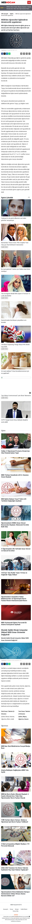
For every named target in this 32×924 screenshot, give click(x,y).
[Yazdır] (21, 54)
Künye (11, 909)
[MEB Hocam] (8, 2)
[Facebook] (2, 54)
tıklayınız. (19, 921)
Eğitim (11, 13)
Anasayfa (5, 13)
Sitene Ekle (15, 911)
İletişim (17, 909)
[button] (24, 54)
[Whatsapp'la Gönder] (9, 54)
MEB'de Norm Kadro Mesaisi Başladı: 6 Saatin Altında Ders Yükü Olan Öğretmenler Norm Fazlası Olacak (18, 8)
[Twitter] (5, 54)
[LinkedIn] (7, 54)
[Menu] (29, 2)
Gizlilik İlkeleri (24, 909)
